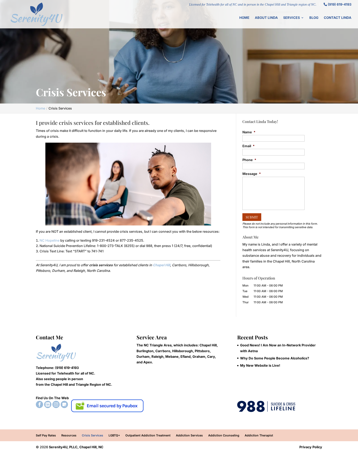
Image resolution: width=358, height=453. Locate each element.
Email (248, 146)
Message (251, 174)
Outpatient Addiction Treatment (148, 435)
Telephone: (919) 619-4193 (57, 368)
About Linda (266, 18)
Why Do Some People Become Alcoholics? (274, 358)
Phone (249, 160)
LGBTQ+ (114, 435)
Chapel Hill (161, 265)
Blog (313, 18)
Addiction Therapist (259, 435)
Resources (68, 435)
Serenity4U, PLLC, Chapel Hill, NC (76, 447)
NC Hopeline (49, 240)
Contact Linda (337, 18)
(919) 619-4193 (339, 4)
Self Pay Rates (46, 435)
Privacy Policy (310, 447)
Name (248, 132)
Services (291, 18)
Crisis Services (92, 435)
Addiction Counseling (223, 435)
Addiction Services (189, 435)
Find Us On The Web (52, 398)
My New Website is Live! (260, 365)
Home (244, 18)
